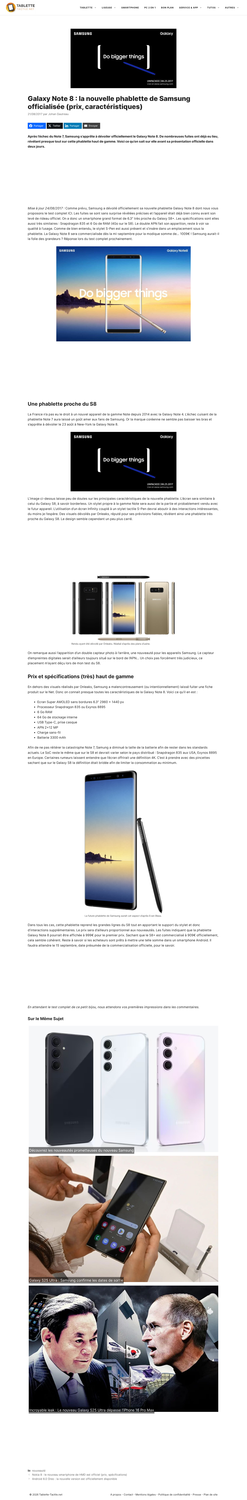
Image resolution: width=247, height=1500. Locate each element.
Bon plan (167, 7)
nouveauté (38, 1470)
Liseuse (107, 7)
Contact (128, 1494)
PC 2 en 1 (150, 7)
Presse (197, 1494)
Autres (230, 7)
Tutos (211, 7)
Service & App (188, 7)
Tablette (86, 7)
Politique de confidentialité (174, 1494)
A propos (115, 1494)
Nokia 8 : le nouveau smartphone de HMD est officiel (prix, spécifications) (79, 1474)
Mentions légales (145, 1494)
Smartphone (130, 7)
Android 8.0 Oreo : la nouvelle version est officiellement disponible (74, 1479)
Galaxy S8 (48, 504)
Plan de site (211, 1494)
